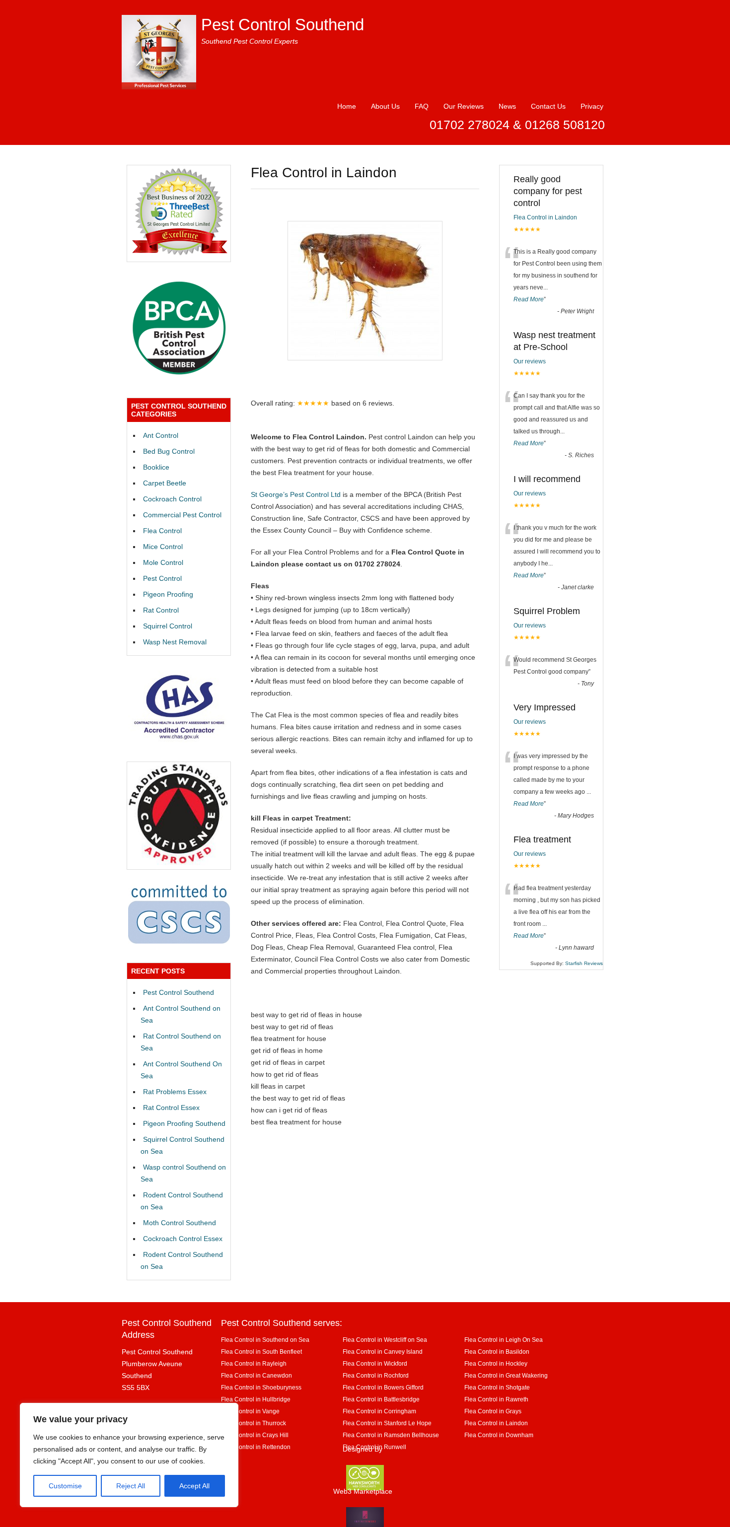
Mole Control (163, 562)
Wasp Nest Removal (175, 642)
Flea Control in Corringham (379, 1411)
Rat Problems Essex (175, 1092)
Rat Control (161, 610)
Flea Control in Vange (250, 1411)
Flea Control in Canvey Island (383, 1351)
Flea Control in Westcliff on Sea (385, 1339)
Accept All (194, 1486)
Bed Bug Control (169, 451)
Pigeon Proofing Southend (184, 1123)
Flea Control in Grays (492, 1411)
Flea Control (162, 531)
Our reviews (529, 361)
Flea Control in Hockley (495, 1363)
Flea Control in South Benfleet (261, 1351)
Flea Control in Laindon (545, 217)
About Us (385, 106)
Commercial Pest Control (182, 515)
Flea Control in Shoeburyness (261, 1387)
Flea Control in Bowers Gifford (383, 1387)
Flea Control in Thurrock (253, 1423)
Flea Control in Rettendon (256, 1447)
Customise (65, 1486)
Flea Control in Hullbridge (256, 1399)
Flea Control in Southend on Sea (265, 1339)
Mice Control (163, 547)
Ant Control (160, 435)
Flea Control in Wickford (375, 1363)
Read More (528, 299)
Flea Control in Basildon (496, 1351)
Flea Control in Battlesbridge (381, 1399)
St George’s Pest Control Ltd (296, 494)
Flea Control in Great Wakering (506, 1375)
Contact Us (548, 106)
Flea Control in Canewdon (256, 1375)
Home (346, 106)
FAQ (422, 106)
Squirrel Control (167, 626)
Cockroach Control (172, 499)
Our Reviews (463, 106)
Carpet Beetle (164, 483)
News (507, 106)
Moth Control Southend (179, 1223)
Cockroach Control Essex (182, 1239)
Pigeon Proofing (168, 594)
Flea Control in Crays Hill (255, 1435)
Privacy (592, 106)
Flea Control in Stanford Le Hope (387, 1423)
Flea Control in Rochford (376, 1375)
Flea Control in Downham (498, 1435)
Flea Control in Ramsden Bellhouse (391, 1435)
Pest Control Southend (282, 24)
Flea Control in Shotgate (497, 1387)
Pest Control (162, 578)
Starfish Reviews (584, 963)
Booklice (156, 467)
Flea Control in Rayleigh (254, 1363)
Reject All (130, 1486)
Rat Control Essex (171, 1107)
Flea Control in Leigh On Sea (503, 1339)
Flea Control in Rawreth (496, 1399)
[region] (129, 1455)
